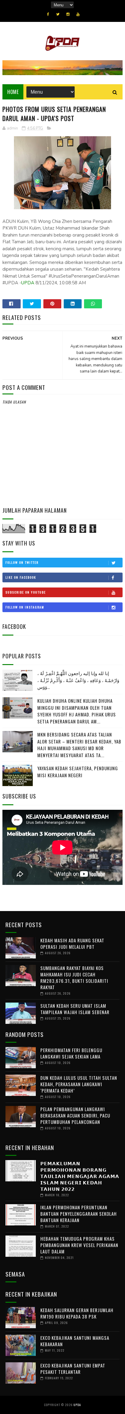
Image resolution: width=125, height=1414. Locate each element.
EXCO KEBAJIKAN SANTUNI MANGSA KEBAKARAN (74, 1340)
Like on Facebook (20, 577)
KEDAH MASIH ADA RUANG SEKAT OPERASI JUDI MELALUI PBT (72, 943)
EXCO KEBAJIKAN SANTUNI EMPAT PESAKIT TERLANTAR (72, 1368)
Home (13, 91)
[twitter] (58, 14)
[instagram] (68, 14)
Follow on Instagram (24, 607)
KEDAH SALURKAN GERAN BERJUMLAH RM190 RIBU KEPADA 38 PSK (76, 1313)
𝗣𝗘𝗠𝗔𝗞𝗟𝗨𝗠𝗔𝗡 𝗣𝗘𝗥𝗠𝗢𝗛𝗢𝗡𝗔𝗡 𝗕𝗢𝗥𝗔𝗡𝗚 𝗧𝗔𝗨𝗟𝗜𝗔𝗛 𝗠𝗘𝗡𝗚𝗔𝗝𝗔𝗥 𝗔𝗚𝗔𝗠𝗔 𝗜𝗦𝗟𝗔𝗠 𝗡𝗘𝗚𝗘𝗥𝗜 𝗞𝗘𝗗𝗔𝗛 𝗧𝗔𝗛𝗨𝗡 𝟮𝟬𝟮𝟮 (79, 1176)
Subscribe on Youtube (25, 592)
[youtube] (78, 14)
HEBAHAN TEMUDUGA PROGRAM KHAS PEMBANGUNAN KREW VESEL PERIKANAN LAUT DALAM (79, 1245)
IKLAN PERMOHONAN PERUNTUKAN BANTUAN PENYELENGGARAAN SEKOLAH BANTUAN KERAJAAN (78, 1213)
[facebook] (48, 14)
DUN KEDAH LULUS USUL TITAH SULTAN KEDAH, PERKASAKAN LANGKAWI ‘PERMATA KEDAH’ (78, 1084)
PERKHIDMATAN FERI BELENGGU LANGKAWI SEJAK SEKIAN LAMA (71, 1053)
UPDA (27, 283)
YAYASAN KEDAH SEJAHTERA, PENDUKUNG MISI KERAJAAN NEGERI (77, 771)
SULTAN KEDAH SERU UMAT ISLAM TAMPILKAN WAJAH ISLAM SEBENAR (75, 1008)
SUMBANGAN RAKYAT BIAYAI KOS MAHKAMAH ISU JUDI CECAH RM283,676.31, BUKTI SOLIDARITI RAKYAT (74, 977)
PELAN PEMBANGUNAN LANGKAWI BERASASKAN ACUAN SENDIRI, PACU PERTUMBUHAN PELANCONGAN (75, 1115)
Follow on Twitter (22, 562)
